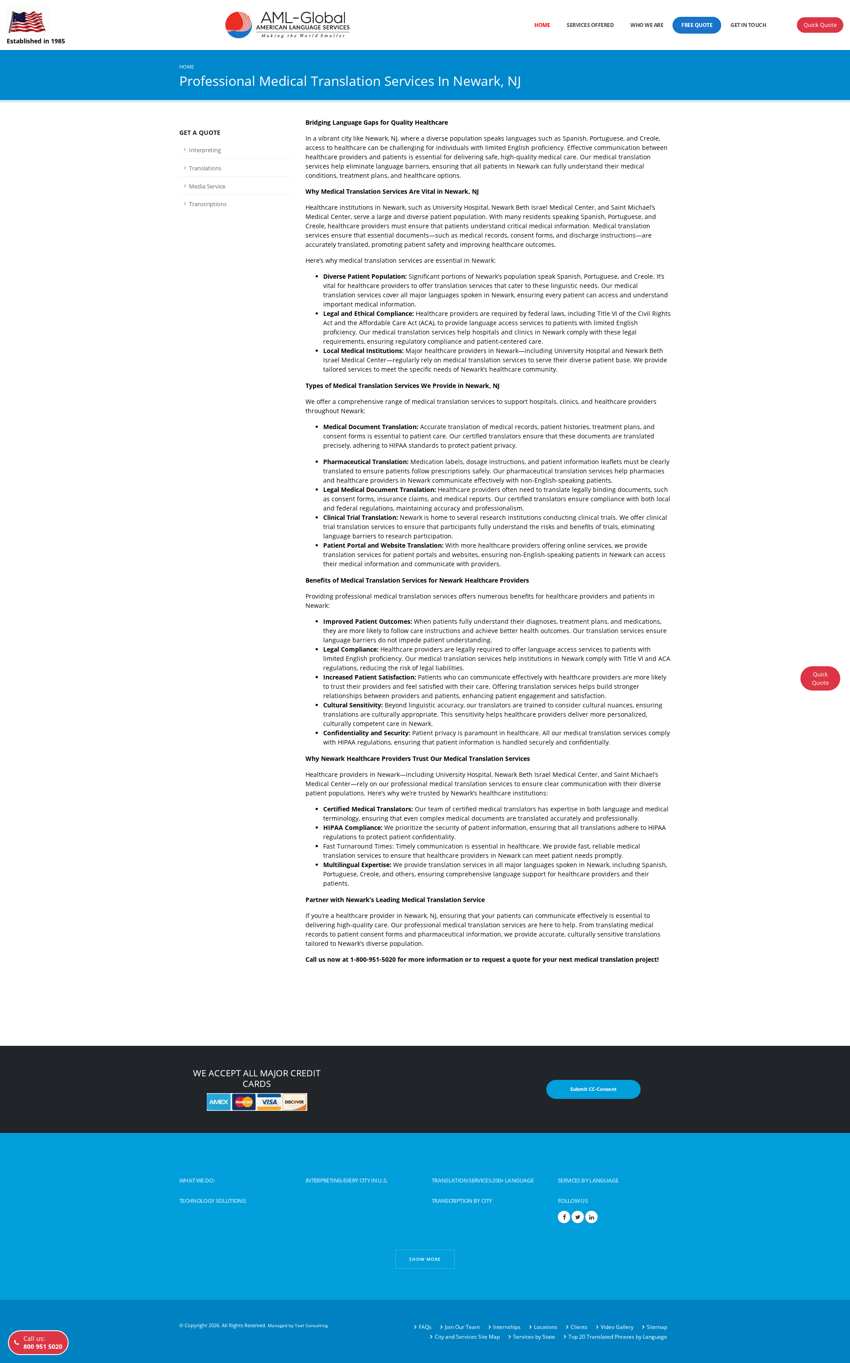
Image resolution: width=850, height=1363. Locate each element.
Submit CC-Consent (593, 1089)
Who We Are (646, 25)
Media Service (207, 186)
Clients (579, 1327)
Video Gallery (617, 1327)
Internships (507, 1327)
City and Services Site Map (467, 1336)
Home (542, 25)
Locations (545, 1327)
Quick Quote (820, 25)
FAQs (425, 1327)
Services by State (534, 1336)
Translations (205, 168)
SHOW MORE (425, 1259)
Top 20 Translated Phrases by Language (617, 1336)
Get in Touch (748, 25)
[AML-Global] (251, 24)
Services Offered (590, 25)
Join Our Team (462, 1327)
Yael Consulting (311, 1325)
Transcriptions (208, 204)
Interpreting (205, 150)
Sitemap (657, 1327)
